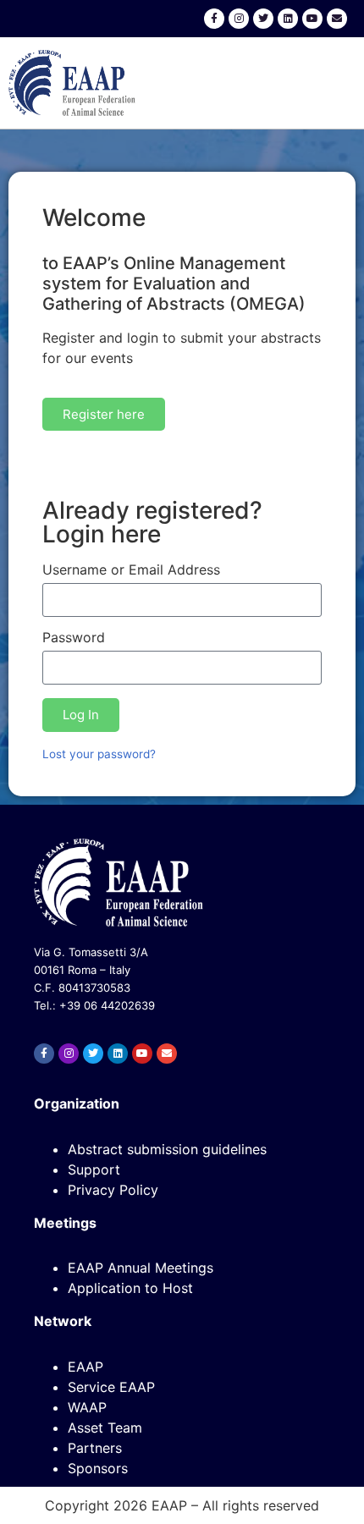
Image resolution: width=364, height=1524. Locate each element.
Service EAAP (111, 1386)
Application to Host (130, 1287)
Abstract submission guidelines (167, 1149)
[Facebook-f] (214, 18)
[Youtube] (312, 18)
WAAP (87, 1407)
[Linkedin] (288, 18)
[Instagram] (239, 18)
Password (73, 638)
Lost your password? (99, 754)
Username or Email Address (131, 570)
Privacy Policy (113, 1189)
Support (94, 1169)
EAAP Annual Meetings (140, 1267)
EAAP (85, 1366)
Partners (95, 1447)
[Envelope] (337, 18)
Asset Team (105, 1427)
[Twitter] (263, 18)
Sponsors (98, 1468)
